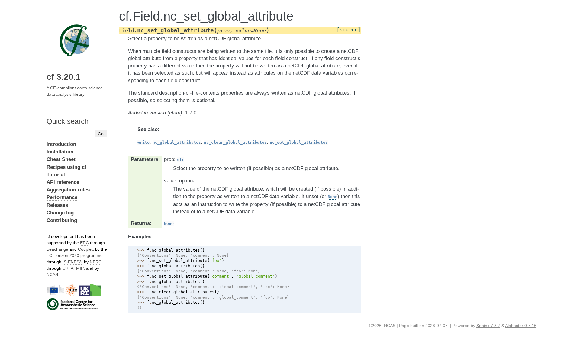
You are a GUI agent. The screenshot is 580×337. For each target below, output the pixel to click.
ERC (84, 242)
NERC (96, 261)
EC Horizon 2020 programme (75, 255)
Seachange (57, 249)
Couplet (85, 249)
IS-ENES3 (72, 261)
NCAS (52, 274)
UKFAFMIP (73, 268)
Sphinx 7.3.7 (488, 325)
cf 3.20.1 (64, 77)
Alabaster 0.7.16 (520, 325)
